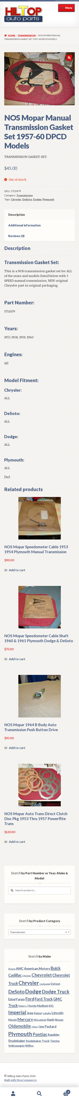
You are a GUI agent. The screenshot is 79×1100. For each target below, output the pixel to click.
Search (39, 1094)
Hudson (42, 1006)
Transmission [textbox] (38, 932)
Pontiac (40, 1034)
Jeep (30, 1013)
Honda (32, 1005)
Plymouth (48, 199)
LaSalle (47, 1013)
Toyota (55, 1040)
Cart (61, 1090)
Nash (50, 1020)
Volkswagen (16, 1045)
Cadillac (15, 975)
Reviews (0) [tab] (16, 236)
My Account (13, 1094)
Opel (41, 1026)
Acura (11, 968)
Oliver (34, 1026)
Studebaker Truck (38, 1040)
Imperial (17, 1012)
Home (11, 35)
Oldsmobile (19, 1026)
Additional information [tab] (24, 225)
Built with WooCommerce (20, 1080)
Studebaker (16, 1041)
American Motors (37, 968)
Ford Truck (44, 999)
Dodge (37, 199)
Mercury (25, 1019)
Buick (56, 968)
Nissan (59, 1019)
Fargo (20, 999)
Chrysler (16, 199)
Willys (29, 1045)
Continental (45, 984)
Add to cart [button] (17, 570)
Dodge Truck (55, 992)
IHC (51, 1005)
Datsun (55, 983)
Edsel (12, 999)
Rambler (54, 1035)
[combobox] (39, 932)
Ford (29, 998)
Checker (26, 975)
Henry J (23, 1005)
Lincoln (57, 1013)
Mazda (12, 1019)
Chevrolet (42, 974)
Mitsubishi (40, 1019)
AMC (20, 968)
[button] (69, 58)
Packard (50, 1026)
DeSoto (27, 199)
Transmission (27, 35)
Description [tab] (16, 214)
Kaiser (38, 1013)
